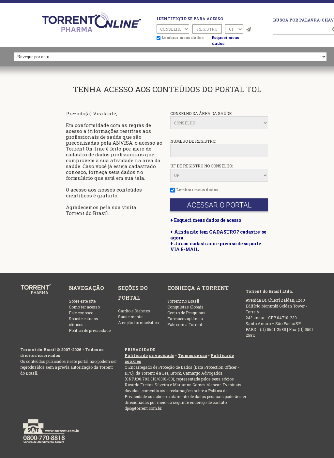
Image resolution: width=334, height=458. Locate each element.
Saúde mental (131, 316)
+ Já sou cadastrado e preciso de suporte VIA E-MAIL (215, 246)
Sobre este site (82, 301)
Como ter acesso (84, 306)
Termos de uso (192, 355)
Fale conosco (81, 312)
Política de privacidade (90, 330)
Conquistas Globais (185, 306)
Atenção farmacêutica (138, 322)
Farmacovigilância (185, 318)
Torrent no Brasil (183, 301)
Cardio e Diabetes (134, 310)
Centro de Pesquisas (186, 312)
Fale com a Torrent (184, 324)
